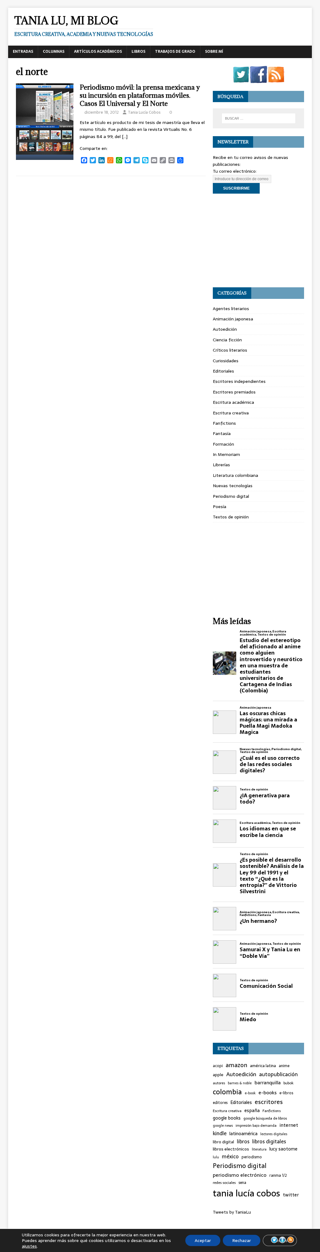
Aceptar (203, 1240)
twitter (291, 1195)
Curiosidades (225, 360)
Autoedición (225, 329)
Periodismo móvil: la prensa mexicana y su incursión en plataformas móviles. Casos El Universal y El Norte (140, 95)
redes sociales (224, 1182)
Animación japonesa (233, 318)
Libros (138, 51)
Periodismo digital (231, 496)
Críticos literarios (230, 350)
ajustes (29, 1246)
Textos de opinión (231, 516)
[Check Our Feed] (276, 79)
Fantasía (222, 433)
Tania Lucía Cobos (144, 112)
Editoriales (223, 371)
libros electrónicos (231, 1149)
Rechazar (241, 1240)
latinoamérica (243, 1133)
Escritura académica (233, 402)
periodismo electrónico (240, 1175)
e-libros (286, 1093)
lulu (216, 1157)
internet (288, 1125)
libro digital (223, 1142)
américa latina (263, 1066)
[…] (125, 136)
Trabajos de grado (175, 51)
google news (223, 1125)
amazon (236, 1065)
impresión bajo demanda (256, 1125)
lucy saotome (283, 1149)
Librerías (221, 464)
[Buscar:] (259, 118)
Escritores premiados (234, 391)
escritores (269, 1102)
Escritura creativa (231, 412)
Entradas (23, 51)
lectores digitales (273, 1134)
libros (243, 1142)
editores (220, 1103)
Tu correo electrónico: (235, 171)
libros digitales (269, 1142)
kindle (220, 1133)
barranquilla (267, 1082)
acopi (218, 1066)
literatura (259, 1149)
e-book (250, 1093)
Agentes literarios (231, 308)
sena (242, 1183)
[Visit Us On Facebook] (258, 79)
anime (284, 1066)
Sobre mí (214, 51)
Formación (223, 444)
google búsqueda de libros (265, 1118)
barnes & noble (240, 1083)
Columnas (53, 51)
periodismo (252, 1157)
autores (219, 1083)
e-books (267, 1092)
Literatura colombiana (235, 475)
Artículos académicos (98, 51)
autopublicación (278, 1074)
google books (227, 1118)
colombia (227, 1091)
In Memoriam (226, 454)
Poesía (219, 506)
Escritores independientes (239, 381)
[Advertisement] (258, 240)
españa (252, 1110)
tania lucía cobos (246, 1193)
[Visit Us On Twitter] (241, 79)
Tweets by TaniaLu (232, 1212)
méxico (230, 1157)
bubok (288, 1083)
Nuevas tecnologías (232, 485)
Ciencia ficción (227, 339)
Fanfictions (224, 423)
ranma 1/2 (278, 1175)
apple (218, 1075)
